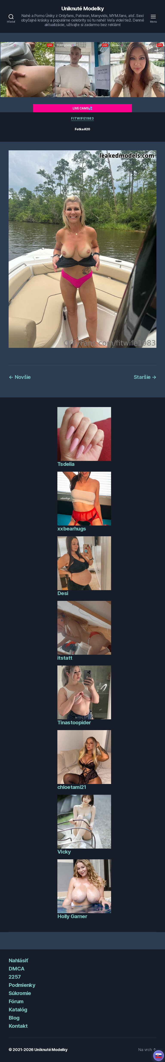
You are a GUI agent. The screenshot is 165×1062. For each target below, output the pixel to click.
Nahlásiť (18, 960)
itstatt (64, 658)
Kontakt (18, 1026)
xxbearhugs (71, 529)
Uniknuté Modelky (82, 8)
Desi (62, 593)
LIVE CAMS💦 (82, 108)
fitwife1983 (82, 118)
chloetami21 (71, 787)
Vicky (64, 852)
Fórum (16, 1001)
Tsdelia (65, 464)
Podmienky (22, 985)
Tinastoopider (74, 722)
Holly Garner (72, 916)
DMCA (16, 969)
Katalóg (18, 1009)
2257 (15, 977)
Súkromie (20, 993)
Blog (14, 1018)
